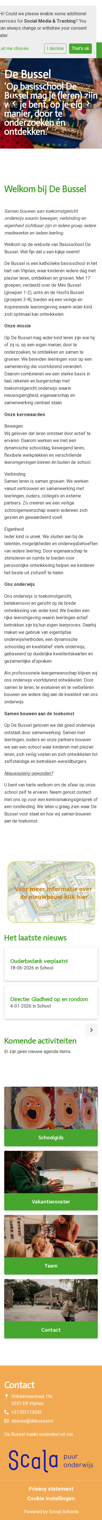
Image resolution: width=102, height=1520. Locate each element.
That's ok (80, 48)
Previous (14, 103)
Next (88, 103)
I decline (55, 48)
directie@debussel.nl (32, 1421)
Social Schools (63, 1511)
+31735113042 (26, 1412)
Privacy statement (51, 1488)
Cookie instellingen (51, 1498)
